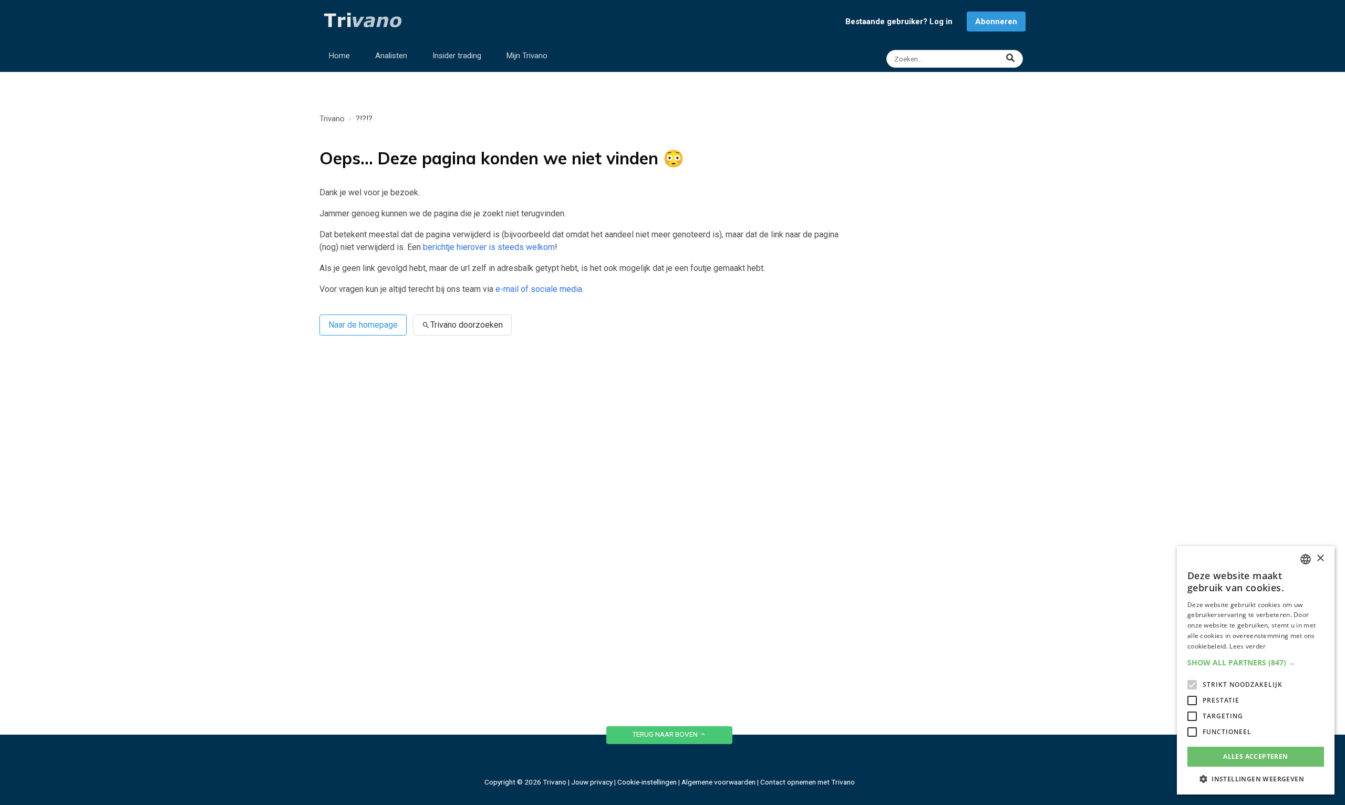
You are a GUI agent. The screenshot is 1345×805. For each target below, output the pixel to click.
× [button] (1320, 558)
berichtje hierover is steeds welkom (489, 247)
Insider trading (456, 55)
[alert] (1255, 670)
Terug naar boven (665, 734)
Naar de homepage (363, 325)
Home (339, 55)
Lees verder (1247, 646)
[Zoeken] (956, 59)
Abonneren (996, 21)
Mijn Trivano (526, 55)
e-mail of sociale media (538, 289)
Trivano (332, 118)
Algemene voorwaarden (718, 782)
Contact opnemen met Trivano (807, 782)
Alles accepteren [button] (1255, 756)
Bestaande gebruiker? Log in (899, 21)
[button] (1255, 662)
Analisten (391, 55)
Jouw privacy (592, 782)
